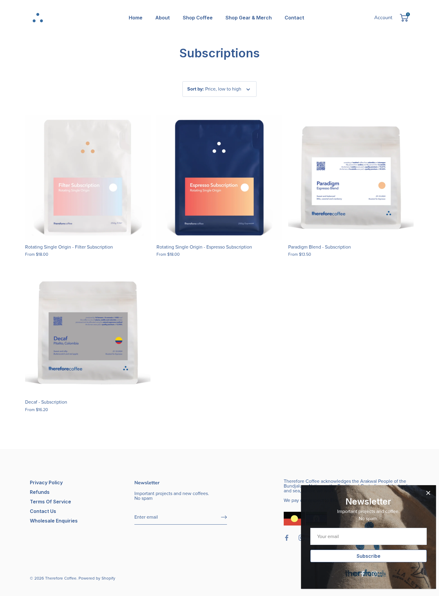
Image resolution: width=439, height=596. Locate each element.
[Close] (424, 493)
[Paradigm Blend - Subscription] (351, 177)
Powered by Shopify (97, 578)
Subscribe (364, 556)
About (162, 18)
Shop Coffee (198, 18)
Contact (294, 18)
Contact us (43, 511)
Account (383, 17)
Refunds (40, 492)
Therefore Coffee (60, 578)
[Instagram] (370, 573)
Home (135, 18)
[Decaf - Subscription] (88, 333)
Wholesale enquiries (54, 521)
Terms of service (50, 502)
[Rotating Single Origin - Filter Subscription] (88, 177)
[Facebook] (358, 573)
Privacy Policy (46, 482)
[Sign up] (224, 517)
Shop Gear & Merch (248, 18)
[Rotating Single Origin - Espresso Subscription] (219, 177)
